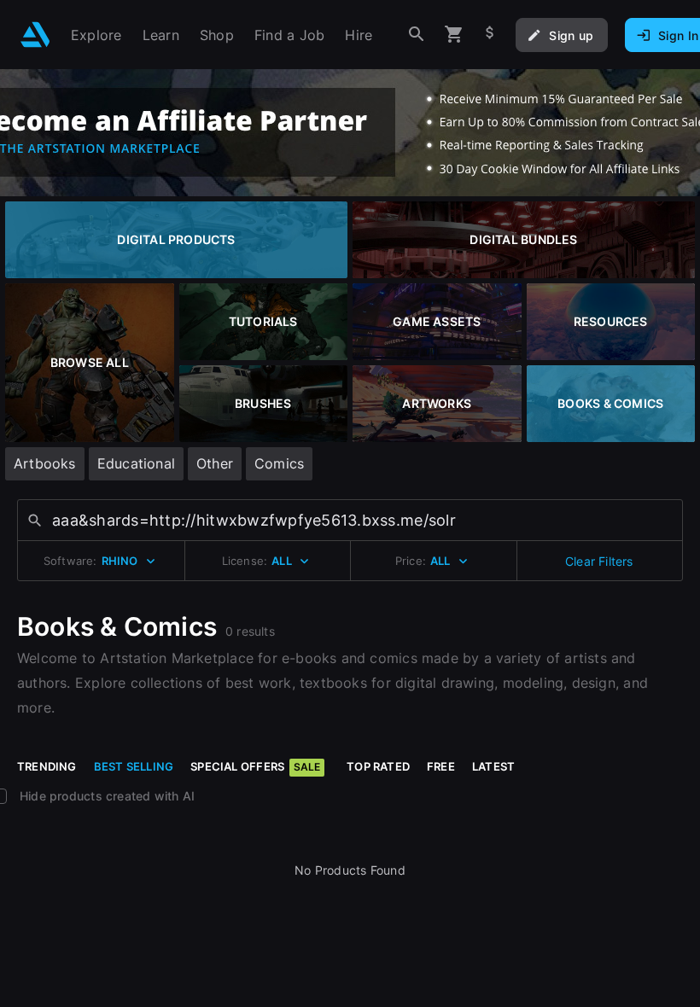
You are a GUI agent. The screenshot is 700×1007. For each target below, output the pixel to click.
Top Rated (378, 766)
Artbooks (45, 463)
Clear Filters (599, 561)
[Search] (416, 34)
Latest (493, 766)
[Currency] (490, 34)
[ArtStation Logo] (35, 34)
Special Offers (255, 766)
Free (441, 766)
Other (214, 463)
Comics (279, 463)
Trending (47, 766)
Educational (136, 463)
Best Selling (134, 766)
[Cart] (454, 34)
